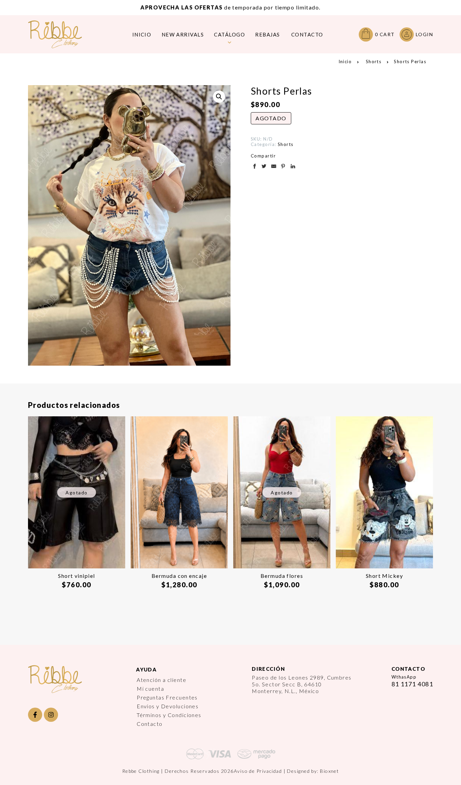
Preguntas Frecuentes (167, 697)
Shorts (374, 61)
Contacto (150, 723)
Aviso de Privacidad (258, 771)
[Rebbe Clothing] (60, 34)
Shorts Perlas (410, 61)
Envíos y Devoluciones (167, 706)
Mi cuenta (150, 688)
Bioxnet (329, 771)
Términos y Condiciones (169, 715)
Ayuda (146, 669)
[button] (219, 97)
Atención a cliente (161, 680)
